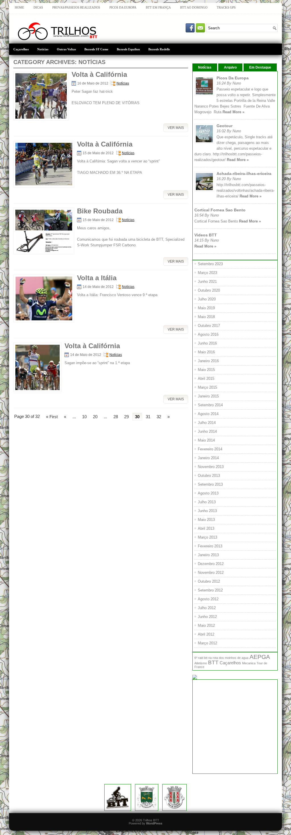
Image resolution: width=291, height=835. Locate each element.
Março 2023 (207, 273)
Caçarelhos (21, 49)
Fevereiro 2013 (210, 546)
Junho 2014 (207, 431)
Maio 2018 (206, 317)
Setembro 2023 (210, 264)
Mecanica (248, 663)
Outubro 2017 (209, 325)
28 (115, 416)
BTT (213, 662)
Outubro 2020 (209, 290)
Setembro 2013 (210, 484)
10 (84, 416)
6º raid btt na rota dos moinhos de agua (221, 657)
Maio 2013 (206, 520)
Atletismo (200, 663)
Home (19, 7)
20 (95, 416)
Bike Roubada (99, 211)
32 (159, 416)
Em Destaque (260, 67)
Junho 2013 (207, 511)
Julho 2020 (207, 299)
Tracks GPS (226, 7)
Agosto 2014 (208, 414)
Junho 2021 (207, 281)
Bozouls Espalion (128, 49)
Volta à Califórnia (99, 74)
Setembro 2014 (210, 405)
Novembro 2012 (211, 572)
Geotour (224, 125)
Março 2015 (207, 387)
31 (148, 416)
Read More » (233, 112)
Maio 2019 (206, 308)
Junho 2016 (207, 343)
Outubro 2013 (209, 475)
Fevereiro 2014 (210, 449)
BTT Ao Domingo (193, 7)
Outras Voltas (66, 49)
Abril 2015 (206, 378)
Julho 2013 (207, 502)
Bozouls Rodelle (159, 49)
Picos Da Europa (233, 78)
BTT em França (158, 7)
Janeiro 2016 (208, 361)
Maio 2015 (206, 370)
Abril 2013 (206, 528)
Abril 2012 (206, 634)
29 (126, 416)
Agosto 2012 (208, 599)
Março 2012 (207, 643)
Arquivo (230, 67)
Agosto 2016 (208, 334)
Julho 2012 (207, 608)
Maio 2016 (206, 352)
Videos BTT (205, 235)
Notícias (42, 49)
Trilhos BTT (151, 820)
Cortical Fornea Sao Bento (220, 210)
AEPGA (260, 656)
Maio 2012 (206, 625)
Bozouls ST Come (96, 49)
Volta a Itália (97, 278)
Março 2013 (207, 537)
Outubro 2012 (209, 581)
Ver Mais (176, 128)
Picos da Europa (122, 7)
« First (52, 416)
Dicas (38, 7)
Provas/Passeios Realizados (76, 7)
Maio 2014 (206, 440)
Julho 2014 (207, 422)
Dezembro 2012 (211, 564)
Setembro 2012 (210, 590)
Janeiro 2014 (208, 458)
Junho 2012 (207, 617)
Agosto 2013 (208, 493)
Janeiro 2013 (208, 555)
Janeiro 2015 (208, 396)
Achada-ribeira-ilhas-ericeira (244, 173)
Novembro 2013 (211, 467)
